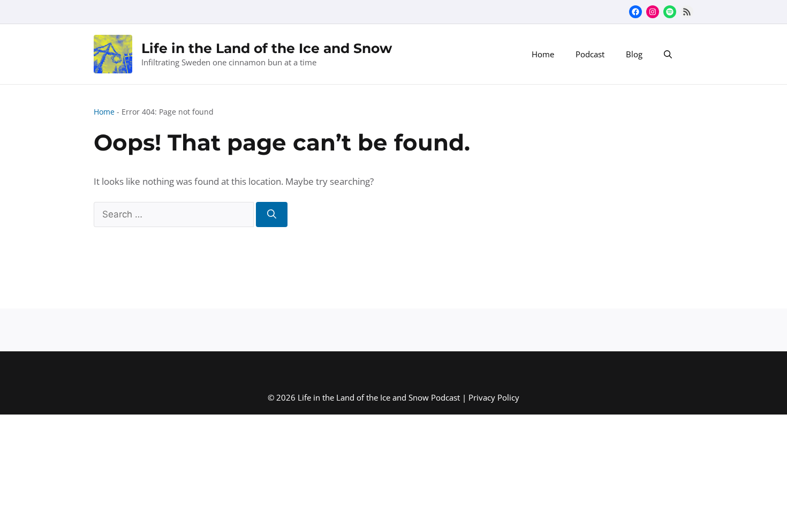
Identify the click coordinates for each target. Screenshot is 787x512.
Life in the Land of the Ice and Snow (266, 48)
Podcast (590, 54)
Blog (634, 54)
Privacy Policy (493, 397)
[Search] (271, 215)
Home (543, 54)
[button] (668, 54)
